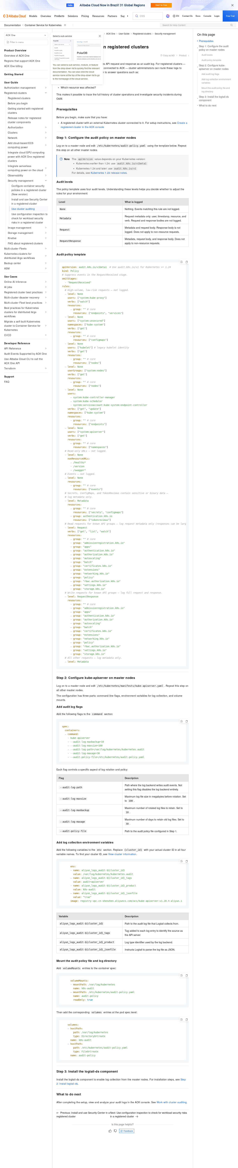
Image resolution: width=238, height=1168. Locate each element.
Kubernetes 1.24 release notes (109, 172)
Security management (165, 33)
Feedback (128, 1130)
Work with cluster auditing (172, 1102)
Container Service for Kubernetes (43, 25)
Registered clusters (142, 33)
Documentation (12, 25)
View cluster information (122, 854)
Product (182, 55)
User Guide (124, 33)
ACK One (110, 33)
